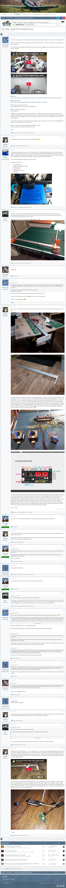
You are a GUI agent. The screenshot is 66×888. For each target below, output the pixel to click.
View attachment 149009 (16, 291)
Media (46, 14)
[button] (21, 14)
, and (19, 744)
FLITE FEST (13, 879)
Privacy (54, 883)
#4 (64, 211)
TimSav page (21, 714)
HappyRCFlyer (7, 864)
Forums (18, 14)
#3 (64, 149)
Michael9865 (5, 274)
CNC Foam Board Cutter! (11, 850)
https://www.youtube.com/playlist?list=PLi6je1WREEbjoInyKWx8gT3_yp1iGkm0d (29, 102)
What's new (27, 14)
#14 (64, 610)
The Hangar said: (15, 595)
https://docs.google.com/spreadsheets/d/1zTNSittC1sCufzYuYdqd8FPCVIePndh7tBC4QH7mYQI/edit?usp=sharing (36, 97)
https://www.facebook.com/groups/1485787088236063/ (23, 106)
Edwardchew (5, 31)
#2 (64, 136)
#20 (64, 748)
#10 (64, 546)
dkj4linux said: (14, 548)
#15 (64, 662)
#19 (64, 724)
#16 (64, 680)
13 (28, 856)
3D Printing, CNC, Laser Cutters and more (22, 847)
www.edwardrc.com (15, 110)
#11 (64, 565)
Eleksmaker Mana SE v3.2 (38, 397)
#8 (64, 516)
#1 (64, 37)
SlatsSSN (6, 860)
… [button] (6, 34)
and (18, 542)
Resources (37, 14)
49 (8, 34)
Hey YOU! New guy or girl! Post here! (20, 860)
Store (10, 14)
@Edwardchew (14, 701)
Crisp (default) (5, 883)
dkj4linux (5, 144)
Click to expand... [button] (37, 623)
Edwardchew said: (15, 727)
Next (11, 34)
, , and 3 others (22, 207)
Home (4, 14)
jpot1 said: (14, 282)
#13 (64, 593)
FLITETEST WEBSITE (6, 879)
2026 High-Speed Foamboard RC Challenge (15, 855)
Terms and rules (48, 883)
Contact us (42, 883)
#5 (64, 267)
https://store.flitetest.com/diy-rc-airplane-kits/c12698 (23, 126)
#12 (64, 578)
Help (58, 883)
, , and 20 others (23, 132)
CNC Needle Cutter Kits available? (13, 846)
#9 (64, 530)
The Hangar (5, 523)
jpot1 (5, 218)
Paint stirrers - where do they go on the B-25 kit (16, 859)
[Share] (62, 37)
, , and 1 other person (22, 512)
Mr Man (52, 852)
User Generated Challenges (21, 856)
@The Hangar (14, 600)
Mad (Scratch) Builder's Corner (20, 864)
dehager (5, 157)
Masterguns (7, 847)
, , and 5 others (20, 835)
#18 (64, 711)
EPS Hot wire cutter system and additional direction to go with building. (22, 863)
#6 (64, 280)
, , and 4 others (21, 145)
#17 (64, 698)
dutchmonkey (5, 573)
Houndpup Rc (7, 852)
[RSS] (64, 883)
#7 (64, 306)
